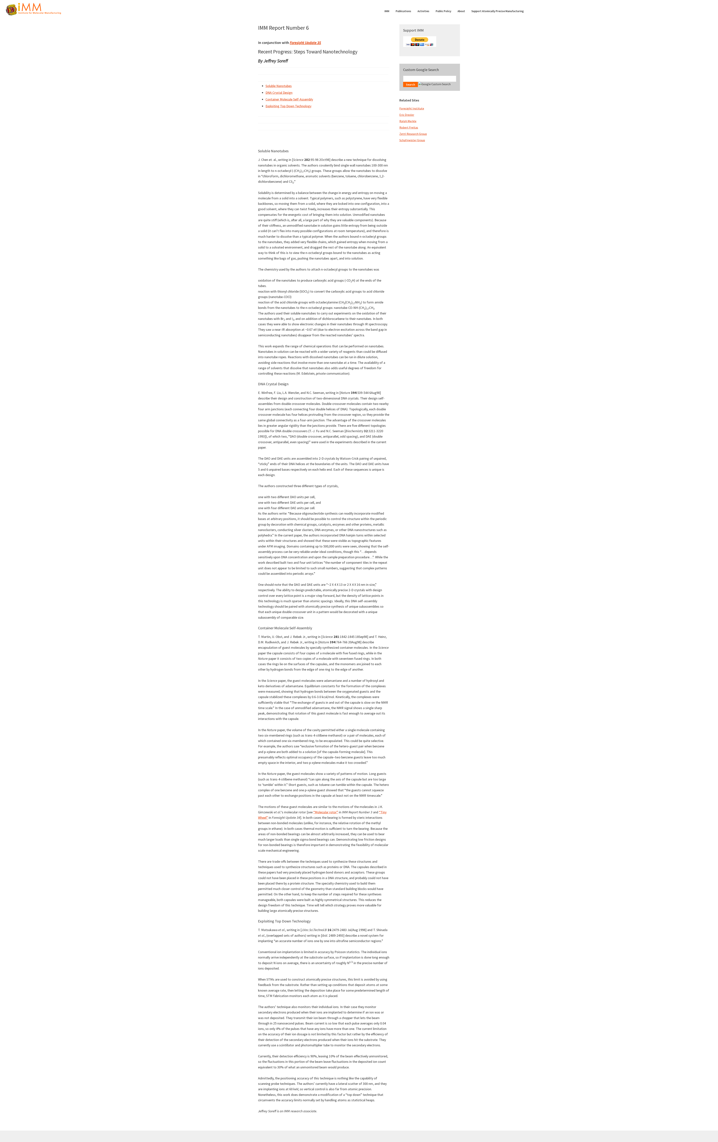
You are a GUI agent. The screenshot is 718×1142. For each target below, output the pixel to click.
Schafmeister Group (412, 140)
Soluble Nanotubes (279, 86)
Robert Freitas (408, 127)
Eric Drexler (406, 115)
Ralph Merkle (407, 121)
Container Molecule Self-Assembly (289, 99)
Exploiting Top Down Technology (288, 106)
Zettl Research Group (413, 134)
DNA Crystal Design (279, 92)
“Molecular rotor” (325, 812)
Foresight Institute (411, 108)
